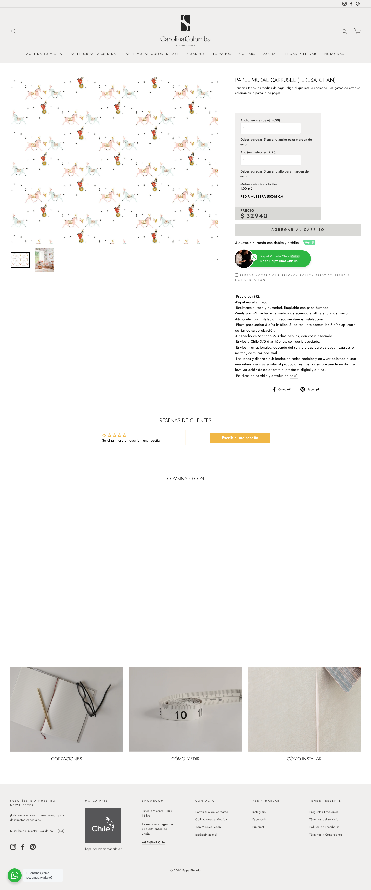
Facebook (259, 819)
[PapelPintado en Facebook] (23, 847)
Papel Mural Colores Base (152, 54)
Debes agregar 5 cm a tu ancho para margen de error (276, 142)
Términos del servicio (323, 819)
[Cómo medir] (185, 709)
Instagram (259, 812)
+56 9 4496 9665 (208, 827)
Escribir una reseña (240, 438)
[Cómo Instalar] (304, 709)
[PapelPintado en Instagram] (13, 847)
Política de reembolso (324, 827)
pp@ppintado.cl (206, 834)
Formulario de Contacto (211, 812)
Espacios (222, 54)
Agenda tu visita (44, 54)
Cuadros (196, 54)
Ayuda (269, 54)
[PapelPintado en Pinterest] (33, 847)
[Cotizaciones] (66, 709)
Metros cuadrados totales (258, 184)
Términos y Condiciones (325, 834)
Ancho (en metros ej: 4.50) (260, 120)
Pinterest (258, 827)
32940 (257, 215)
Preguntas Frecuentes (323, 812)
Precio (247, 210)
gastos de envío (345, 87)
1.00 (243, 188)
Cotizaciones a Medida (211, 819)
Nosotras (334, 54)
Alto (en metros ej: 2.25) (258, 152)
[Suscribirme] (61, 831)
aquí (294, 375)
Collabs (247, 54)
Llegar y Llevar (300, 54)
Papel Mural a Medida (93, 54)
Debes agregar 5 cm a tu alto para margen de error (274, 173)
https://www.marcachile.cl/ (103, 849)
